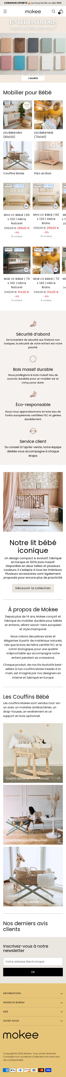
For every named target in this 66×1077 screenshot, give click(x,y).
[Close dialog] (63, 497)
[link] (33, 499)
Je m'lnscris (33, 539)
